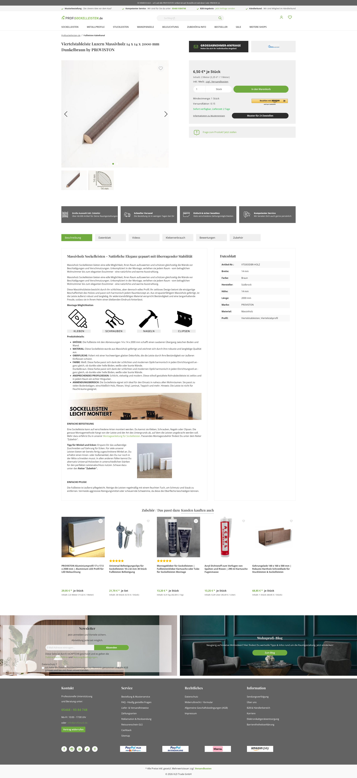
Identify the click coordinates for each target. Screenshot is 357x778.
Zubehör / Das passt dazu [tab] (161, 510)
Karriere (251, 713)
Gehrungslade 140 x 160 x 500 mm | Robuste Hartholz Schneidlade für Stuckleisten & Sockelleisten (271, 568)
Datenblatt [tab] (104, 237)
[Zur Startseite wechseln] (82, 17)
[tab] (76, 237)
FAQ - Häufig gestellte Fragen (136, 702)
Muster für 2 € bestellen (260, 115)
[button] (270, 102)
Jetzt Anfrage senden (225, 8)
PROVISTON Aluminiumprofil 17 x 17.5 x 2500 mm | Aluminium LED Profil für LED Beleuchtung (82, 568)
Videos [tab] (136, 237)
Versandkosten (203, 768)
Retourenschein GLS (132, 724)
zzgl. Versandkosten (217, 81)
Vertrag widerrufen (73, 729)
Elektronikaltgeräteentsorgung (263, 719)
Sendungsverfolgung (258, 696)
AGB (126, 667)
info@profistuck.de (77, 722)
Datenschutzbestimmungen (73, 667)
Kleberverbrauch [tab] (175, 237)
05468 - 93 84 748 (74, 710)
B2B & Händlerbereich (258, 707)
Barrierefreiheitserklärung (260, 724)
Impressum (191, 713)
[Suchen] (220, 18)
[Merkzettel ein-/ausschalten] (161, 68)
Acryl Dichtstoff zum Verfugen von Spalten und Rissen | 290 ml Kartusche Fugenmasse (226, 568)
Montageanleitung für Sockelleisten (121, 436)
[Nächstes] (165, 115)
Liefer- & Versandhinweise (135, 707)
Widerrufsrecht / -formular (199, 702)
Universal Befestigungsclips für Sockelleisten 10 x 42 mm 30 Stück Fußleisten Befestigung (128, 568)
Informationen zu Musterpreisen (209, 115)
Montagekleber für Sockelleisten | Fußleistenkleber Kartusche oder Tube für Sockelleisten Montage (178, 568)
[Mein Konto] (281, 18)
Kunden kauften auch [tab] (197, 510)
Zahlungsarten (129, 713)
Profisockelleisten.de (70, 35)
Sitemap (125, 735)
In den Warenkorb (261, 89)
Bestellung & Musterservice (135, 696)
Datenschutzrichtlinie (56, 657)
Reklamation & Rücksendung (136, 719)
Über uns (252, 702)
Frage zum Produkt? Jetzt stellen (220, 132)
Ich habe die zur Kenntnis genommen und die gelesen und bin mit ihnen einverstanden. (86, 669)
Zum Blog (270, 652)
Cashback (126, 730)
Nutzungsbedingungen (85, 657)
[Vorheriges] (65, 115)
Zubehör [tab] (238, 237)
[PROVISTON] (273, 47)
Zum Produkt (83, 601)
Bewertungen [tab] (207, 237)
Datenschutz (191, 696)
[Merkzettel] (290, 18)
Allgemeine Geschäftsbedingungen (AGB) (206, 707)
